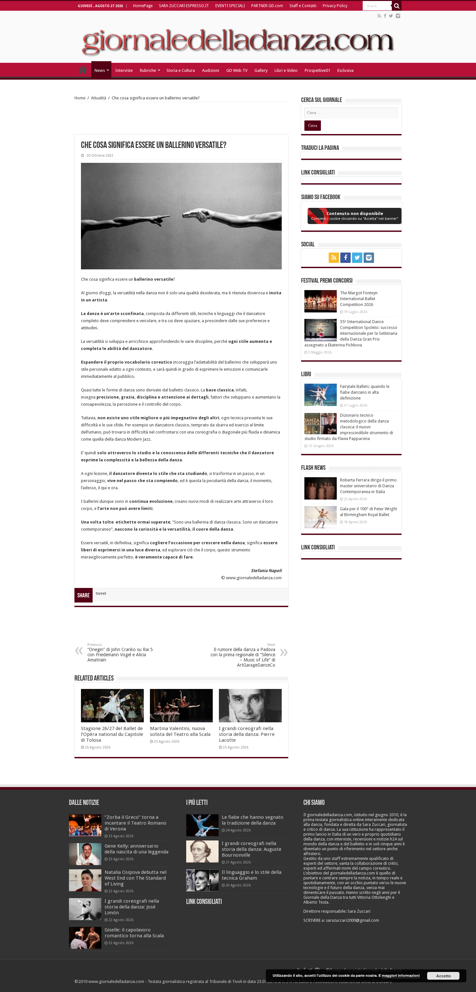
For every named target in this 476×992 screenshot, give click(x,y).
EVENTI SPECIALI (230, 6)
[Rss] (379, 16)
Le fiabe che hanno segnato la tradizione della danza (252, 820)
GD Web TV (236, 70)
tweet (101, 593)
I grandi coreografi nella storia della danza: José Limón (132, 907)
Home (79, 98)
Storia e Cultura (180, 70)
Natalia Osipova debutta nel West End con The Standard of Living (135, 878)
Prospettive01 (317, 70)
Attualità (98, 98)
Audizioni (210, 70)
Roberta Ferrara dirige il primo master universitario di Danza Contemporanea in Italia (368, 486)
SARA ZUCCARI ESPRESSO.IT (184, 6)
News (100, 70)
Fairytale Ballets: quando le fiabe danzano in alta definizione (365, 392)
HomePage (143, 6)
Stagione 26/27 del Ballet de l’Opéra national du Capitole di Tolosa (112, 734)
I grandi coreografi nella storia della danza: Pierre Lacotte (247, 734)
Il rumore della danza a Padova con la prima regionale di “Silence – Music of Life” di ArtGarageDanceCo (242, 655)
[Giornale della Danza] (238, 37)
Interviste (124, 70)
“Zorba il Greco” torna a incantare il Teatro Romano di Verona (135, 823)
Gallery (261, 70)
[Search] (397, 6)
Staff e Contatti (302, 6)
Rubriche (148, 70)
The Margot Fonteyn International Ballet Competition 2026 (359, 298)
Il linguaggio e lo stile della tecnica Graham (251, 875)
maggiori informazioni (401, 975)
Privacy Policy (335, 6)
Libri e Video (286, 70)
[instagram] (398, 16)
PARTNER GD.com (267, 6)
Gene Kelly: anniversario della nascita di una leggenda (136, 849)
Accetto (443, 976)
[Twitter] (391, 16)
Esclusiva (345, 70)
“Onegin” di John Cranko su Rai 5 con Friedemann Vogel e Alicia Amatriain (120, 652)
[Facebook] (385, 16)
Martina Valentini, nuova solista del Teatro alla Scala (180, 731)
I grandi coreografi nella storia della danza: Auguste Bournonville (251, 849)
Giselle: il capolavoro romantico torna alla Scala (134, 933)
